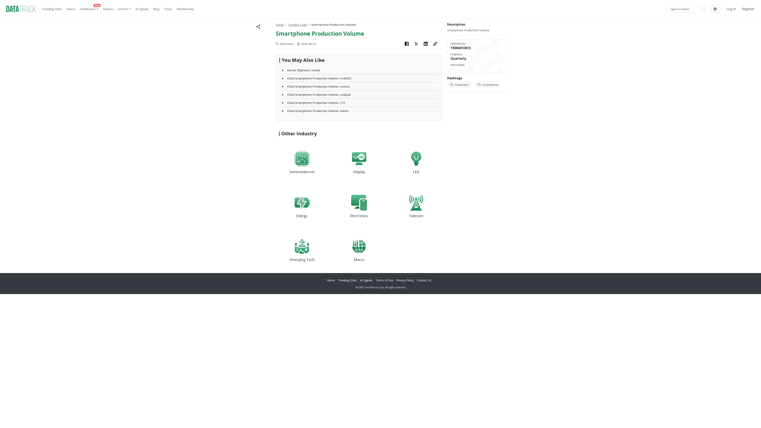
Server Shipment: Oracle (303, 70)
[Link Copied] (435, 44)
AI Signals (142, 9)
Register (748, 9)
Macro (71, 9)
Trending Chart (52, 9)
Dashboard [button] (89, 8)
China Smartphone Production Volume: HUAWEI (319, 78)
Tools (168, 9)
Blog (156, 9)
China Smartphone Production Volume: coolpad (318, 94)
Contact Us (424, 280)
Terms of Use (384, 280)
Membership (185, 9)
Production (461, 85)
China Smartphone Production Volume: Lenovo (318, 86)
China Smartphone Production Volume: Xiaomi (318, 111)
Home (280, 25)
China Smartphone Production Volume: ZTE (316, 103)
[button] (715, 9)
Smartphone (490, 85)
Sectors (123, 9)
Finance (108, 9)
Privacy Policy (405, 280)
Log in (731, 9)
